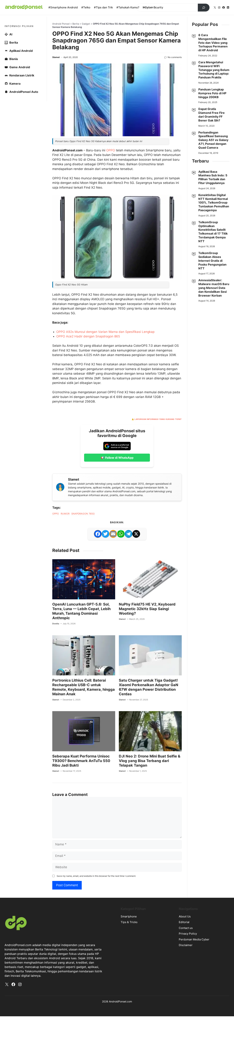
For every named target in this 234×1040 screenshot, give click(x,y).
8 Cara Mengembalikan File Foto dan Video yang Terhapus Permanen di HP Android (213, 42)
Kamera (14, 83)
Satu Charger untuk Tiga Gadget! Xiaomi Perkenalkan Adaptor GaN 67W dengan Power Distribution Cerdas (148, 687)
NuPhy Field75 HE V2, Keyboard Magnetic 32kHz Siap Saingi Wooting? (147, 609)
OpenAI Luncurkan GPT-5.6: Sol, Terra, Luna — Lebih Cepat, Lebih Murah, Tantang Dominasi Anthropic (81, 611)
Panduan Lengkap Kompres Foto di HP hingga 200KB (212, 93)
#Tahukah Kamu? (127, 7)
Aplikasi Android (21, 51)
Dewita (55, 623)
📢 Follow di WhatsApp (117, 457)
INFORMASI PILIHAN (19, 26)
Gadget (86, 23)
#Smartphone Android (63, 7)
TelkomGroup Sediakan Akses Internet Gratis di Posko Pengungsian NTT (212, 260)
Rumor (65, 513)
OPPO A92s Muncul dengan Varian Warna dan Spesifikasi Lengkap (105, 332)
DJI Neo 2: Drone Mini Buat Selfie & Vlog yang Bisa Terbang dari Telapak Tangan (149, 761)
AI (10, 34)
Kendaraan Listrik (21, 75)
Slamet (56, 57)
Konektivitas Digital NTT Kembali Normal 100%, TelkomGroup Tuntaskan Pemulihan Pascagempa (213, 202)
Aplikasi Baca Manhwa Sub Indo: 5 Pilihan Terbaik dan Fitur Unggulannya (212, 177)
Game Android (19, 67)
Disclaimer (186, 945)
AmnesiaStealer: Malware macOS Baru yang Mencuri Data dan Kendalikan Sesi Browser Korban (213, 287)
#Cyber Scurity (153, 7)
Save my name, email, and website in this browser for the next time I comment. (96, 876)
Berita (75, 23)
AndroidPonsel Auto (23, 92)
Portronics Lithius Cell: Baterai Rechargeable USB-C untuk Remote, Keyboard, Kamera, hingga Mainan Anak (83, 687)
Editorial (184, 922)
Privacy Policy (188, 933)
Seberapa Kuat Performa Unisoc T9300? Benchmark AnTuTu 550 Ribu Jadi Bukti (81, 761)
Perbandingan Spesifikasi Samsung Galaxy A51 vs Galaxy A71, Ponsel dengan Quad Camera (213, 140)
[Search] (204, 8)
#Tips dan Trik (103, 7)
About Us (185, 916)
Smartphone (129, 916)
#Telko (85, 7)
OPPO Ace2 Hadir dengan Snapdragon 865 (88, 336)
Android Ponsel (61, 23)
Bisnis (13, 59)
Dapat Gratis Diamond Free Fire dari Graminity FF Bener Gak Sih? (211, 114)
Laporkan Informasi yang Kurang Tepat (158, 419)
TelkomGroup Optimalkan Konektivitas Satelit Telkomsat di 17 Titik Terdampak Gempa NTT (213, 231)
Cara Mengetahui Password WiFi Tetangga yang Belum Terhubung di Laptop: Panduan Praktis (213, 69)
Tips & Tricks (129, 922)
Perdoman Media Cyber (194, 939)
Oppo (55, 513)
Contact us (186, 928)
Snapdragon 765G (83, 513)
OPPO (111, 150)
